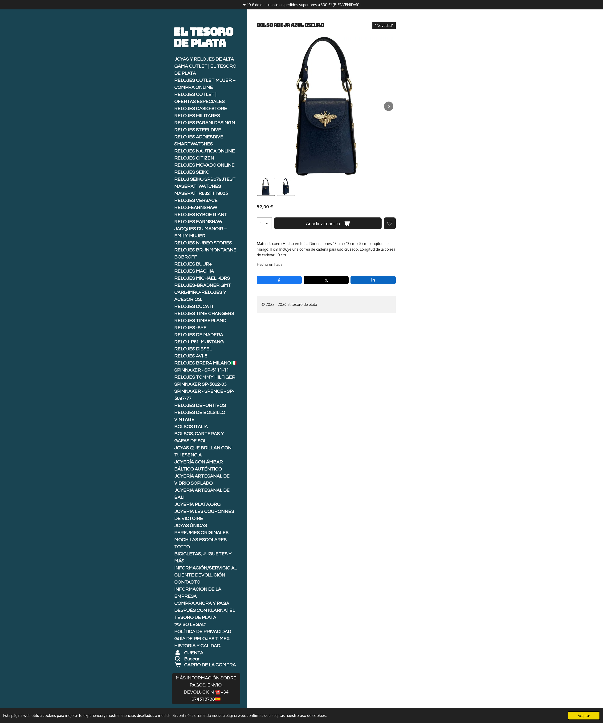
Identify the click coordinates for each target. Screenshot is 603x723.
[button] (266, 187)
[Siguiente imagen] (388, 106)
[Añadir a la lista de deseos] (390, 223)
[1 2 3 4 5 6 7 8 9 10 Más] (264, 223)
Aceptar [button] (584, 715)
